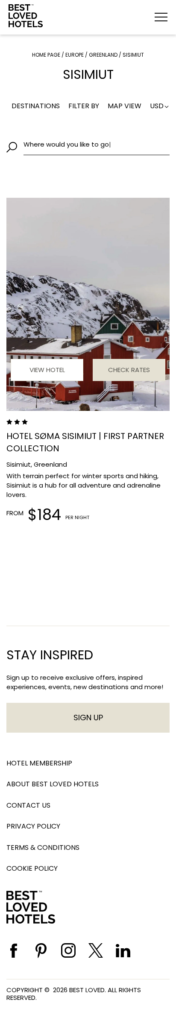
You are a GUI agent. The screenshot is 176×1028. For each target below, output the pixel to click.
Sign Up (88, 717)
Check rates (129, 369)
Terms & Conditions (42, 847)
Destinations (36, 106)
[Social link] (13, 951)
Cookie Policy (32, 868)
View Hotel (47, 369)
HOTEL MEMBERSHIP (39, 763)
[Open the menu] (161, 17)
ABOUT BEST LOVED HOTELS (52, 784)
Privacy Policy (33, 826)
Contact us (28, 805)
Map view (124, 106)
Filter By (83, 106)
